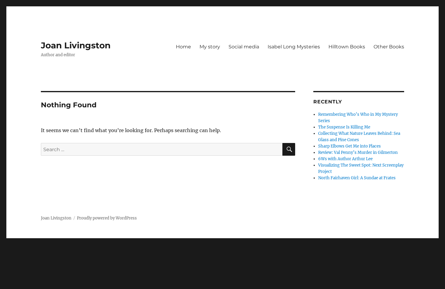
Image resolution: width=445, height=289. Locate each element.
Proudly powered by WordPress (107, 218)
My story (209, 47)
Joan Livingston (75, 45)
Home (183, 47)
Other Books (389, 47)
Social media (244, 47)
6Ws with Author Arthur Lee (345, 158)
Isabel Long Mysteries (294, 47)
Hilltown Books (346, 47)
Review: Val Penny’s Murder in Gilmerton (358, 152)
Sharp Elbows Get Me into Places (349, 146)
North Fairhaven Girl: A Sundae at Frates (357, 177)
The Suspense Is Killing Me (344, 127)
